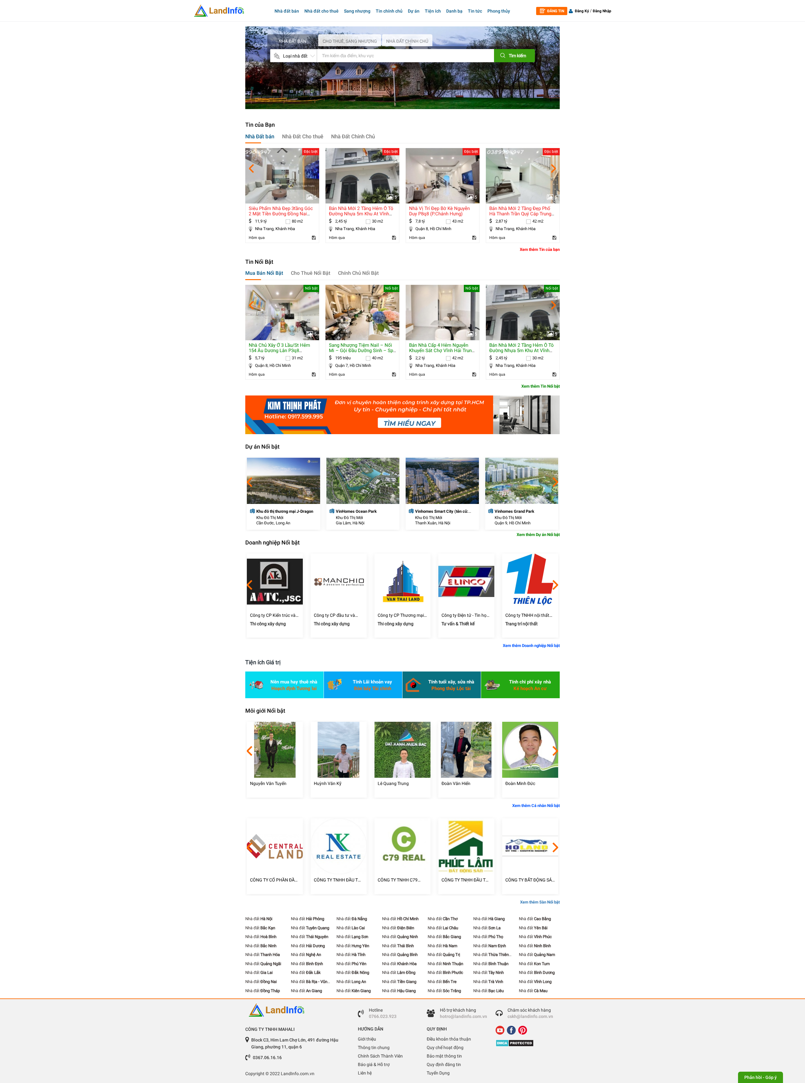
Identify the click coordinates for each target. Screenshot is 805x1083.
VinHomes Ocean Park (356, 511)
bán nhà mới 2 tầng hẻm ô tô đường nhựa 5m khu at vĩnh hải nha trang (361, 214)
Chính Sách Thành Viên (380, 1055)
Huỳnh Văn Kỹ (327, 783)
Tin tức (475, 11)
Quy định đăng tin (444, 1064)
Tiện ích (433, 11)
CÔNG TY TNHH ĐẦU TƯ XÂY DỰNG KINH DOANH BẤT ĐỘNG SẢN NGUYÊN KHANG (338, 880)
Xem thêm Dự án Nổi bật (538, 534)
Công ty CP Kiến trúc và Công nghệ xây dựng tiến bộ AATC (274, 615)
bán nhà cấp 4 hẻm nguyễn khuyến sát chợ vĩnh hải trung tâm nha (441, 350)
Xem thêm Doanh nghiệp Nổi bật (531, 645)
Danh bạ (454, 11)
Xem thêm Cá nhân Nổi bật (536, 805)
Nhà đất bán (287, 11)
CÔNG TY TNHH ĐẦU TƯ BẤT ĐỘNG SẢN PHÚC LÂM (465, 880)
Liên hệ (365, 1072)
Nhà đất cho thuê (321, 11)
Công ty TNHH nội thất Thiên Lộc (527, 615)
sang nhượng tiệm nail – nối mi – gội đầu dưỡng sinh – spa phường (362, 350)
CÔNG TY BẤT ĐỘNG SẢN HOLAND (530, 880)
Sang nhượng (357, 11)
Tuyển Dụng (438, 1072)
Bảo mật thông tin (444, 1055)
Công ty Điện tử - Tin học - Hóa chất (466, 615)
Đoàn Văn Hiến (455, 783)
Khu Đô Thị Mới (269, 517)
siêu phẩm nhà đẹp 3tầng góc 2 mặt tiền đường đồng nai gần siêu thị (281, 214)
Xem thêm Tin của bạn (540, 249)
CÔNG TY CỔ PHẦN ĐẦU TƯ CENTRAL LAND (273, 880)
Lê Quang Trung (393, 783)
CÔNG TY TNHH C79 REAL (398, 880)
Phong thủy (498, 11)
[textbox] (396, 55)
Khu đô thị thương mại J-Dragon (284, 511)
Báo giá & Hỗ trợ (374, 1064)
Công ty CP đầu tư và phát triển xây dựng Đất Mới (337, 615)
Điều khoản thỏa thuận (449, 1039)
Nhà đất (258, 918)
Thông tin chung (374, 1047)
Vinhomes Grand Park (514, 511)
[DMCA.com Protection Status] (525, 1043)
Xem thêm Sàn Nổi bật (540, 902)
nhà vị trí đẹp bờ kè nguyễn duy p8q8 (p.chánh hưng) (439, 211)
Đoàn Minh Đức (520, 783)
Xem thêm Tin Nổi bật (540, 386)
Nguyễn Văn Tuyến (268, 783)
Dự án (413, 11)
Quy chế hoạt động (445, 1047)
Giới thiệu (367, 1039)
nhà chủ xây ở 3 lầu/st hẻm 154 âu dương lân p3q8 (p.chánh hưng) (279, 350)
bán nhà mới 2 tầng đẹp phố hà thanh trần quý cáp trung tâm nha (520, 214)
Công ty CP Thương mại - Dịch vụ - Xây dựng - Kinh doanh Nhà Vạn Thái (402, 615)
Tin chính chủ (389, 11)
